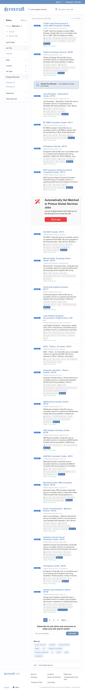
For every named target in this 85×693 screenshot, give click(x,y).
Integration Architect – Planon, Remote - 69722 (56, 371)
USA (16, 687)
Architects (61, 388)
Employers (34, 677)
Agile (57, 529)
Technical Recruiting (55, 648)
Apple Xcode (60, 244)
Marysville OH (63, 263)
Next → (64, 620)
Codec (74, 38)
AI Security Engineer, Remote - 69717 (56, 288)
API (64, 161)
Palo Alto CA (63, 28)
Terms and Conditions (64, 687)
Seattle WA (62, 542)
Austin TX (62, 125)
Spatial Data (72, 388)
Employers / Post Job (73, 2)
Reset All (24, 20)
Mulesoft (49, 529)
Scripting (57, 581)
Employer (10, 82)
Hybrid (64, 273)
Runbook (48, 422)
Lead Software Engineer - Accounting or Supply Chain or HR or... (57, 317)
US (60, 55)
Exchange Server (69, 276)
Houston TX (63, 487)
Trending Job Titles (36, 682)
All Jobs (11, 32)
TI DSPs (72, 41)
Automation (73, 359)
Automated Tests (51, 474)
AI (58, 161)
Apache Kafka (50, 557)
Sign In (58, 2)
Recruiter (10, 87)
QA (56, 469)
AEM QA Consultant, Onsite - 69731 (58, 456)
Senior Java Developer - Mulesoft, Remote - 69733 (57, 509)
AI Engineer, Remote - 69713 (55, 146)
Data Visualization (61, 70)
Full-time (48, 38)
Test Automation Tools (67, 471)
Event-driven (50, 388)
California (62, 234)
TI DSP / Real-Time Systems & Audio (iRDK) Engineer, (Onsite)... (57, 24)
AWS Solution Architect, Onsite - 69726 (56, 431)
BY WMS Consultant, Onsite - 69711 (58, 122)
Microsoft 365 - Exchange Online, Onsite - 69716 (57, 259)
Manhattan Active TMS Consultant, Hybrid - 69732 (57, 483)
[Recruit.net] (14, 9)
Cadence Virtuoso (51, 607)
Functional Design (51, 393)
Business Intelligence (53, 67)
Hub (56, 135)
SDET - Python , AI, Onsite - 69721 (57, 346)
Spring (62, 111)
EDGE (56, 273)
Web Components (65, 555)
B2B (65, 185)
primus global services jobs (41, 18)
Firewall (48, 279)
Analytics (49, 70)
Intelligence (50, 161)
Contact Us (50, 674)
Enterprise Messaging (53, 276)
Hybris (62, 187)
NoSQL (72, 159)
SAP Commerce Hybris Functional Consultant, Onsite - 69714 (57, 171)
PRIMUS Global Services (50, 28)
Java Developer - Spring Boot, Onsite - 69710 (55, 95)
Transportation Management (55, 500)
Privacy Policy (76, 687)
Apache (68, 552)
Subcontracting (51, 73)
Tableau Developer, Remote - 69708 (58, 52)
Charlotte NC (63, 569)
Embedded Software (61, 38)
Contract (63, 65)
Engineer (9, 53)
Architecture (59, 332)
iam (71, 416)
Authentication (65, 419)
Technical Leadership (67, 335)
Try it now (55, 219)
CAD (56, 604)
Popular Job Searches (54, 677)
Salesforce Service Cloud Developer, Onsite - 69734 (54, 538)
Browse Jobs (67, 674)
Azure (66, 652)
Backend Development (53, 114)
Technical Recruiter (52, 250)
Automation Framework (61, 247)
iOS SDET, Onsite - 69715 (53, 232)
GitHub (70, 244)
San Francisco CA (65, 323)
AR (63, 108)
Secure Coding (65, 526)
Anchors (58, 185)
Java (57, 108)
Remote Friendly (51, 65)
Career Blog (51, 682)
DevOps (63, 469)
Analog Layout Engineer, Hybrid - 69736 (57, 590)
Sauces (48, 247)
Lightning (59, 552)
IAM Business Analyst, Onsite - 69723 (56, 402)
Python (57, 359)
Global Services (51, 41)
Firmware (63, 41)
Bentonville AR (64, 99)
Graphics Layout (66, 604)
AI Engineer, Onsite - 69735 (54, 566)
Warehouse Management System (56, 138)
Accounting (71, 332)
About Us (33, 674)
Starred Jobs (13, 36)
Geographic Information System (56, 390)
